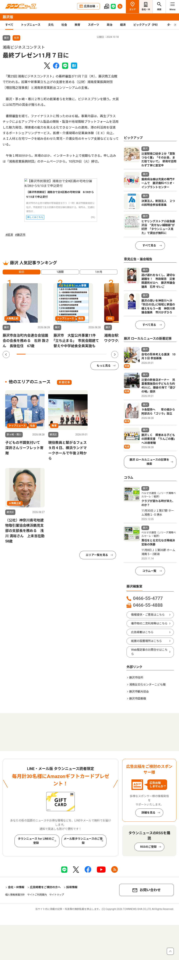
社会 (64, 24)
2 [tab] (30, 354)
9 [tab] (92, 354)
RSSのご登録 (148, 846)
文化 (51, 24)
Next (114, 354)
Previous (6, 354)
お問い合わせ (150, 890)
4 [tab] (48, 354)
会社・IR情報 (16, 887)
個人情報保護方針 (15, 894)
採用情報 (71, 887)
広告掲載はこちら (142, 632)
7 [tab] (75, 354)
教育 (77, 24)
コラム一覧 (149, 571)
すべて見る (149, 245)
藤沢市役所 (136, 677)
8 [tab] (84, 354)
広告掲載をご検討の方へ (45, 887)
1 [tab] (21, 354)
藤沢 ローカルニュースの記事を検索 (149, 462)
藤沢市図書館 (137, 698)
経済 (123, 24)
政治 (109, 24)
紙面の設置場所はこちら (146, 641)
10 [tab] (102, 354)
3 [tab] (39, 354)
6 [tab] (66, 354)
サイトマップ (56, 894)
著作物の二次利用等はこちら (149, 623)
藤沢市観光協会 (139, 691)
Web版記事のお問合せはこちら (149, 652)
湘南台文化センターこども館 (147, 684)
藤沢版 (8, 17)
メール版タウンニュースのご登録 (83, 841)
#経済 (9, 234)
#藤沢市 (20, 234)
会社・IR (146, 9)
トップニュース (30, 24)
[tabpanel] (26, 316)
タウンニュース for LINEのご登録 (36, 841)
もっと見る (104, 365)
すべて (9, 24)
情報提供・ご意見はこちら (148, 614)
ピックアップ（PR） (146, 24)
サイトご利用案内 (37, 894)
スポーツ (93, 24)
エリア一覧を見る (97, 555)
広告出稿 (89, 6)
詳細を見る (148, 812)
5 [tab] (57, 354)
